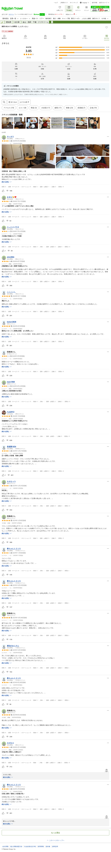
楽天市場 (94, 2)
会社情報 (5, 846)
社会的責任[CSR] (30, 846)
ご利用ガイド (64, 2)
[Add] (106, 27)
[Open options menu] (108, 136)
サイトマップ (74, 2)
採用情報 (41, 846)
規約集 (48, 846)
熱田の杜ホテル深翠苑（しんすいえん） (15, 26)
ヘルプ (56, 2)
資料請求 (55, 846)
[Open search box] (4, 102)
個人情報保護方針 (16, 846)
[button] (7, 123)
